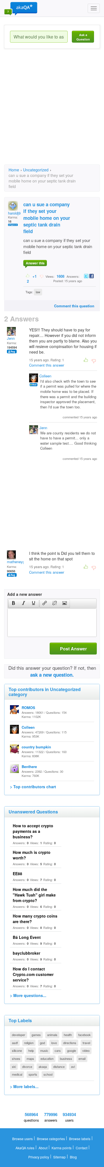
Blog (73, 1157)
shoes (16, 1058)
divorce (27, 1066)
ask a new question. (52, 674)
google (71, 1050)
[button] (13, 603)
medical (17, 1074)
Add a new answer (24, 594)
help (31, 1050)
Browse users (22, 1138)
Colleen (45, 375)
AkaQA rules (25, 1147)
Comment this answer (46, 365)
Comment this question (74, 305)
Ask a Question (83, 37)
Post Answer (73, 648)
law (38, 292)
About (43, 1147)
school (48, 1074)
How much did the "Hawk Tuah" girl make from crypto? (34, 895)
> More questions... (28, 995)
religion (29, 1042)
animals (52, 1034)
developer (18, 1034)
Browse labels (79, 1138)
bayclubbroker (26, 953)
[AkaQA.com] (21, 8)
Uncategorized (36, 169)
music (44, 1050)
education (47, 1058)
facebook (84, 1034)
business (66, 1058)
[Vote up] (28, 276)
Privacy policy (38, 1157)
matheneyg (16, 561)
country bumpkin (36, 746)
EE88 (17, 873)
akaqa (43, 1066)
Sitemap (59, 1157)
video (86, 1050)
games (36, 1034)
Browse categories (51, 1138)
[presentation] (14, 603)
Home (14, 169)
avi (73, 1066)
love (54, 1042)
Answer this (35, 263)
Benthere (29, 766)
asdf (15, 1042)
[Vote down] (41, 276)
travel (86, 1042)
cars (58, 1050)
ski (14, 1066)
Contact (81, 1147)
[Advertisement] (52, 111)
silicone (17, 1050)
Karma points (62, 1147)
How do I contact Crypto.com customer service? (33, 974)
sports (33, 1074)
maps (30, 1058)
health (68, 1034)
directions (69, 1042)
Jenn (11, 338)
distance (59, 1066)
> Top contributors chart (33, 786)
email (81, 1058)
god (42, 1042)
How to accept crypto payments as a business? (33, 831)
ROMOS (28, 707)
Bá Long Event (27, 937)
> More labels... (24, 1086)
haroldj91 (15, 213)
